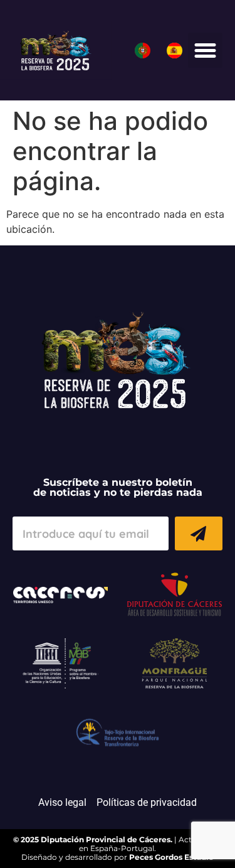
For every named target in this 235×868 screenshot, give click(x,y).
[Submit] (198, 533)
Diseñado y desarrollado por (117, 857)
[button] (205, 50)
